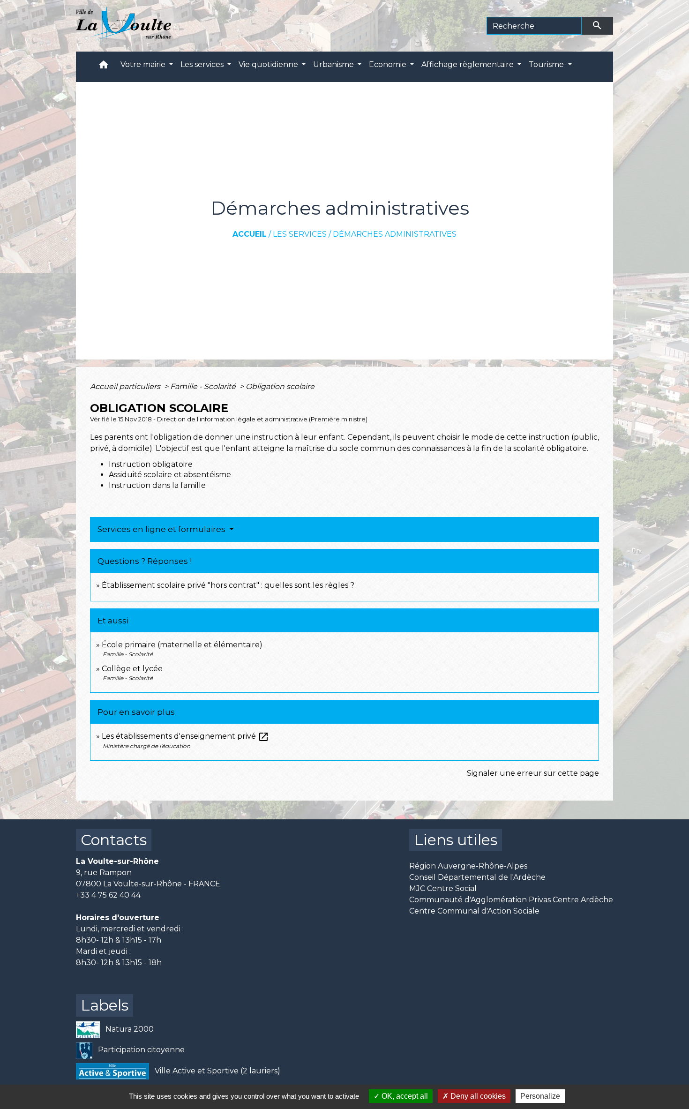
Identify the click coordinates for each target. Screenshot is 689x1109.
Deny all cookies (477, 1096)
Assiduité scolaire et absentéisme (170, 474)
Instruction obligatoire (151, 464)
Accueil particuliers (126, 386)
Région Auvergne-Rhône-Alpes (468, 866)
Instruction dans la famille (157, 485)
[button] (103, 66)
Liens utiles (455, 840)
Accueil (249, 234)
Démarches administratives (395, 234)
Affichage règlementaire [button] (468, 64)
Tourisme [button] (547, 64)
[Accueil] (123, 26)
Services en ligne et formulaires (162, 529)
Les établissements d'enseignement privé (185, 736)
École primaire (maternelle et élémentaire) (182, 644)
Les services (300, 234)
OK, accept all (404, 1096)
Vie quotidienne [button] (269, 64)
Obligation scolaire (280, 386)
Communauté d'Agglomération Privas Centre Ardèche (511, 899)
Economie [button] (388, 64)
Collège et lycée (132, 668)
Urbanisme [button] (334, 64)
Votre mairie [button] (143, 64)
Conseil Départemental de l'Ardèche (477, 877)
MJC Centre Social (443, 888)
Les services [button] (202, 64)
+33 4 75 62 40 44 (108, 895)
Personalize (540, 1096)
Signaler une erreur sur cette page (533, 773)
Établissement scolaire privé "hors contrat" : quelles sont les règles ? (228, 585)
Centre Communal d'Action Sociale (474, 911)
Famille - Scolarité (204, 386)
